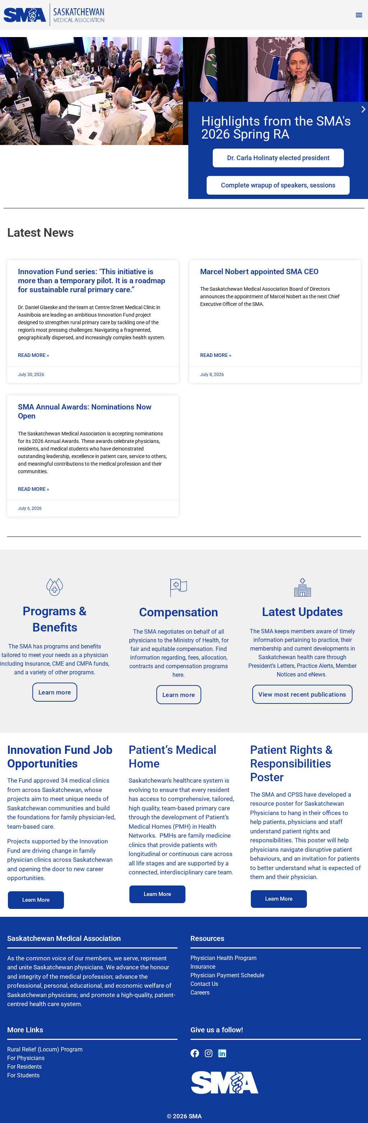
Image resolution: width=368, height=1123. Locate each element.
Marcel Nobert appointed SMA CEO (259, 271)
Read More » (33, 355)
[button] (359, 14)
